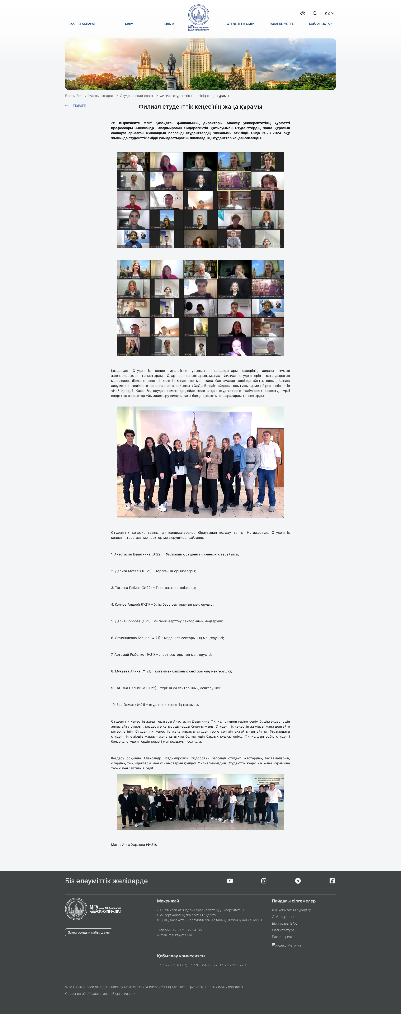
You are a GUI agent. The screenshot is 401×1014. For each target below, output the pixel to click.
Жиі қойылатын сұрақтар (291, 910)
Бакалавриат (282, 937)
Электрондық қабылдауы (89, 932)
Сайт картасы (283, 917)
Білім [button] (129, 23)
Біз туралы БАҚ (284, 923)
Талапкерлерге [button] (281, 23)
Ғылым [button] (168, 23)
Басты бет (73, 96)
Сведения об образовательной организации (100, 993)
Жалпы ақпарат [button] (82, 23)
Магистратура (283, 930)
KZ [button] (327, 13)
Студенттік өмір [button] (240, 23)
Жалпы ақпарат (100, 96)
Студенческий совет (136, 96)
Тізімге (79, 106)
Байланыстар (320, 23)
